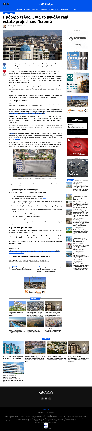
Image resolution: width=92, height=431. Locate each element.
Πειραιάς (28, 262)
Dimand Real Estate (32, 260)
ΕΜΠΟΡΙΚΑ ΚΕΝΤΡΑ (54, 9)
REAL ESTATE (27, 9)
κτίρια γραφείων (45, 261)
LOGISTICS (73, 9)
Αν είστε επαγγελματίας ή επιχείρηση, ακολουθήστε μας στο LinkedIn (29, 256)
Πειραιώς (17, 139)
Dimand (24, 260)
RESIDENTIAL (44, 9)
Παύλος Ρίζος (12, 27)
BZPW (19, 260)
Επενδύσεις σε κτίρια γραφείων (31, 261)
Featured (41, 260)
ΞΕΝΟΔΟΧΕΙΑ (35, 9)
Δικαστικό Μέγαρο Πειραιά (15, 261)
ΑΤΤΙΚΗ (47, 260)
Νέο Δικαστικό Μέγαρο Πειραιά (17, 262)
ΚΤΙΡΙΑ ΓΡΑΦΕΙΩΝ (65, 9)
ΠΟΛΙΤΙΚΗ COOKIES (57, 403)
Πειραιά (44, 198)
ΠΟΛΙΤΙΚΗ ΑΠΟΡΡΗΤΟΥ (44, 403)
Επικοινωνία (46, 409)
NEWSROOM (19, 9)
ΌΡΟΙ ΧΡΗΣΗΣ (33, 403)
